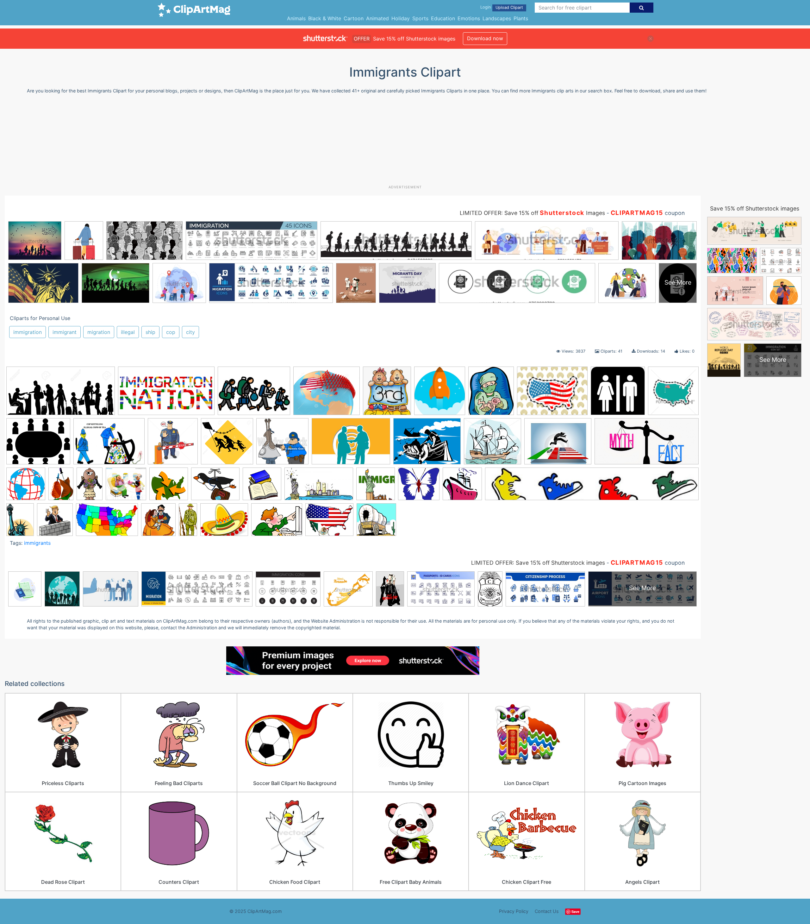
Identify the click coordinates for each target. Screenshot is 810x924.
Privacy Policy (513, 911)
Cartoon (354, 18)
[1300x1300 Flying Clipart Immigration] (227, 444)
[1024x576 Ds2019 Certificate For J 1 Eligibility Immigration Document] (166, 394)
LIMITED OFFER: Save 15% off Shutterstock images (538, 562)
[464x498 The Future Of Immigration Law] (54, 522)
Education (443, 18)
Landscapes (497, 18)
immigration (27, 332)
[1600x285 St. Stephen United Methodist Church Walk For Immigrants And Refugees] (591, 487)
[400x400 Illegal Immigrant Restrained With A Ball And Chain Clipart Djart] (282, 444)
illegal (128, 332)
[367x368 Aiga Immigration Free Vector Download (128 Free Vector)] (618, 393)
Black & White (324, 18)
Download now (485, 38)
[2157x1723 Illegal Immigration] (224, 522)
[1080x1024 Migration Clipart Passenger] (126, 487)
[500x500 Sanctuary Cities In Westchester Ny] (376, 487)
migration (98, 332)
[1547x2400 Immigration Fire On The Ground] (61, 487)
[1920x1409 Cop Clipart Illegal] (109, 444)
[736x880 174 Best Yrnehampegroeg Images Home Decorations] (491, 394)
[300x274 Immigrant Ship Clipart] (492, 444)
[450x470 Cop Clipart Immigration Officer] (172, 444)
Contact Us (547, 911)
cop (170, 332)
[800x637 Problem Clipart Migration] (215, 487)
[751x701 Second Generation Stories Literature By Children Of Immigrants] (418, 487)
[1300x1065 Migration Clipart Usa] (326, 394)
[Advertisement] (405, 141)
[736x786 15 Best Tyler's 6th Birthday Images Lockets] (439, 394)
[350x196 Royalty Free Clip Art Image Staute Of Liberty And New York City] (319, 487)
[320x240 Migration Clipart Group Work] (254, 394)
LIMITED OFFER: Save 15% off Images (532, 213)
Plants (521, 18)
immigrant (65, 332)
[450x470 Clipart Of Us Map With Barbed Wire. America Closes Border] (673, 393)
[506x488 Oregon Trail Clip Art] (376, 522)
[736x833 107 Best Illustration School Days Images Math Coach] (387, 394)
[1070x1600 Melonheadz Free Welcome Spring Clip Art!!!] (89, 487)
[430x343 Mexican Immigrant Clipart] (329, 523)
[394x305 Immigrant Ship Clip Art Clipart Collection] (427, 444)
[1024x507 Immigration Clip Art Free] (646, 444)
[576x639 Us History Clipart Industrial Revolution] (158, 522)
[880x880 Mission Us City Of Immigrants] (169, 487)
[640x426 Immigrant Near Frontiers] (351, 444)
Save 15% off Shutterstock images (754, 208)
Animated (377, 18)
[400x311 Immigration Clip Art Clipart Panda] (558, 444)
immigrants (37, 543)
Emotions (469, 18)
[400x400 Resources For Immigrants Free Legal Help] (262, 487)
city (190, 332)
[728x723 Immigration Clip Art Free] (26, 487)
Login (485, 7)
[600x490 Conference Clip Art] (38, 444)
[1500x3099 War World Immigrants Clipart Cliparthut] (188, 522)
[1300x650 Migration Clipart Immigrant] (61, 394)
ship (150, 332)
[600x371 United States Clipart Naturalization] (107, 523)
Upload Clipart (509, 7)
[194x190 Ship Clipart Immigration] (462, 487)
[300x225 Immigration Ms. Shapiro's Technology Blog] (277, 522)
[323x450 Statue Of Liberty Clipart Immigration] (20, 522)
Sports (420, 18)
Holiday (400, 18)
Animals (296, 18)
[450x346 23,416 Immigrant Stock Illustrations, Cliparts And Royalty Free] (552, 394)
